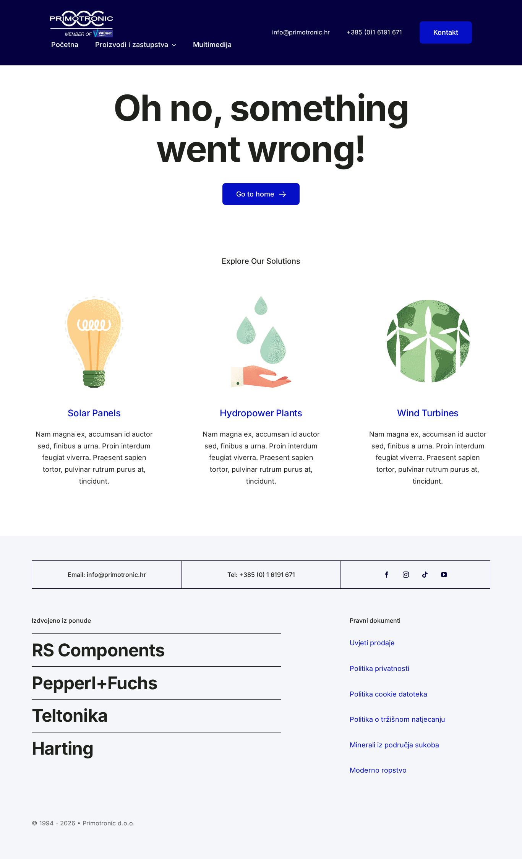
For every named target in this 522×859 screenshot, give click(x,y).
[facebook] (386, 574)
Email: (77, 574)
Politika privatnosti (379, 668)
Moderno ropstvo (378, 770)
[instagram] (405, 574)
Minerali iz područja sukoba (394, 745)
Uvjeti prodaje (372, 643)
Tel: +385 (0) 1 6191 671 (261, 574)
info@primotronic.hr (116, 574)
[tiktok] (425, 574)
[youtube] (444, 574)
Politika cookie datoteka (388, 694)
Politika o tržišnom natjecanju (397, 719)
